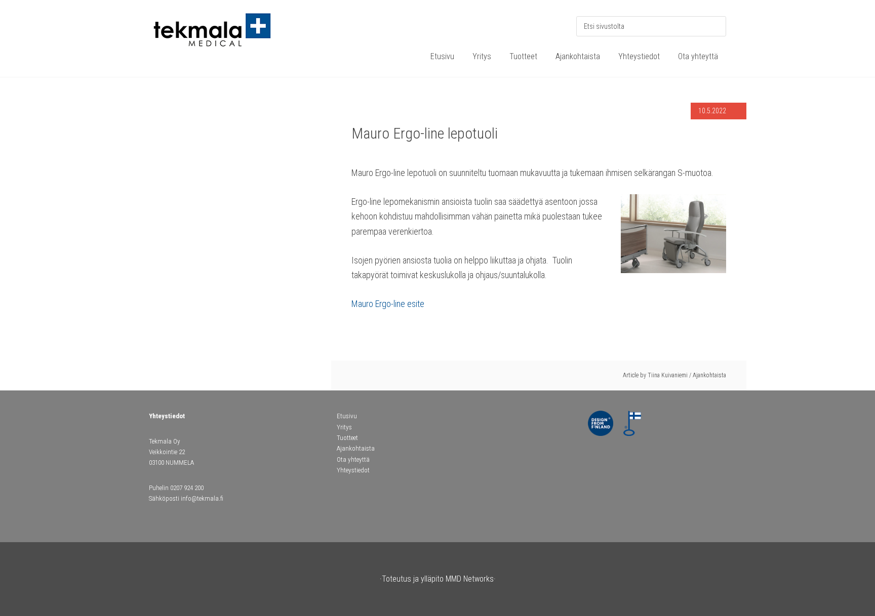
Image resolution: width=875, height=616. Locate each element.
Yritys (344, 427)
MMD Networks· (471, 579)
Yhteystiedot (353, 470)
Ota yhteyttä (353, 459)
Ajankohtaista (709, 375)
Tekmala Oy (225, 35)
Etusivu (347, 416)
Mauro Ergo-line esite (387, 303)
